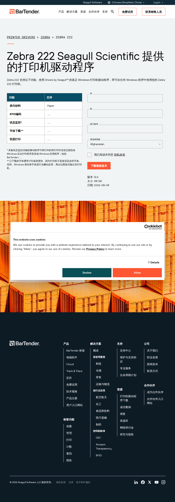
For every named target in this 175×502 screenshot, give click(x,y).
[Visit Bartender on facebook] (143, 482)
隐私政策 (119, 154)
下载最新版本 (99, 165)
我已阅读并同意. (110, 154)
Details (154, 262)
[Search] (112, 12)
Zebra (45, 37)
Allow (137, 272)
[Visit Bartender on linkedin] (136, 482)
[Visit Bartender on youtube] (156, 482)
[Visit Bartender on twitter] (150, 482)
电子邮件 (94, 124)
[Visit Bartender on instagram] (163, 482)
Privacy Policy (95, 249)
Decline (87, 272)
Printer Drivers (21, 37)
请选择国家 (95, 139)
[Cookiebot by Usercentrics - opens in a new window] (147, 227)
